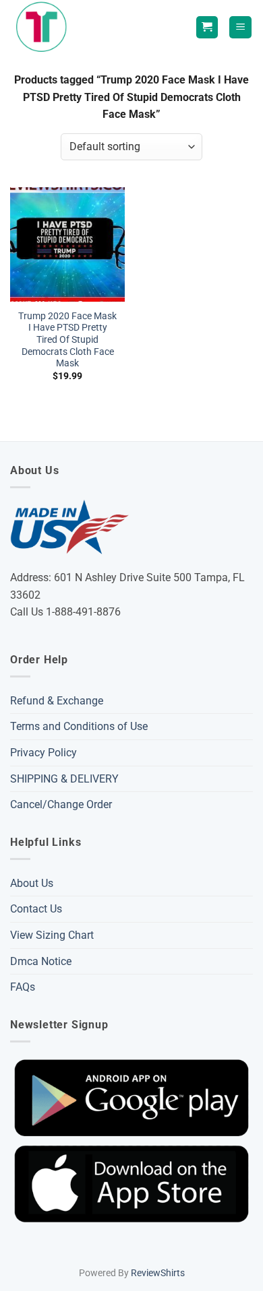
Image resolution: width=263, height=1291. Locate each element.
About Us (31, 883)
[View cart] (207, 27)
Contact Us (36, 908)
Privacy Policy (43, 752)
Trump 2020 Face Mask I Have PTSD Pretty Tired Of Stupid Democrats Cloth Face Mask (67, 339)
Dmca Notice (40, 961)
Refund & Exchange (56, 700)
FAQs (22, 987)
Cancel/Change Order (61, 804)
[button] (240, 27)
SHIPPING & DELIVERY (64, 778)
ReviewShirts (158, 1273)
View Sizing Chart (52, 935)
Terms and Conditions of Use (79, 726)
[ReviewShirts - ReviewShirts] (44, 27)
